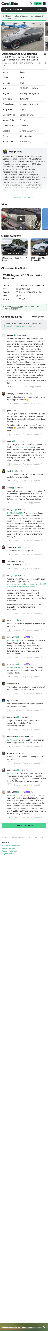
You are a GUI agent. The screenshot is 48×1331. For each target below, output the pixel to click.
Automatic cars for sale (11, 846)
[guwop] (3, 410)
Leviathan (11, 561)
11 (10, 403)
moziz (9, 488)
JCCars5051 (28, 136)
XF (21, 77)
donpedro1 (11, 736)
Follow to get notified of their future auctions (23, 307)
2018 (41, 837)
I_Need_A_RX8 (13, 547)
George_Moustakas (15, 394)
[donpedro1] (3, 736)
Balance (10, 335)
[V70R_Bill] (3, 510)
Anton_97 (11, 753)
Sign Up (38, 4)
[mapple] (3, 441)
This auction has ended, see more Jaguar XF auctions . (24, 17)
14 (10, 387)
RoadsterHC (12, 717)
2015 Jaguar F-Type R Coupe (11, 259)
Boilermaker (12, 770)
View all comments (24, 825)
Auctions (5, 837)
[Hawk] (3, 471)
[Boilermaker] (3, 770)
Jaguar (23, 72)
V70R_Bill (11, 510)
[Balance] (3, 335)
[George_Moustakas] (3, 394)
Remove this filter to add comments (19, 326)
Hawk (9, 471)
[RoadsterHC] (3, 717)
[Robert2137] (3, 620)
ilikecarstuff (12, 684)
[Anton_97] (3, 753)
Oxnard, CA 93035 (28, 131)
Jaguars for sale (8, 848)
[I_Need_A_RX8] (3, 547)
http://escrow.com (25, 447)
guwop (10, 411)
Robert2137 (11, 620)
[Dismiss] (44, 1327)
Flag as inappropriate (32, 387)
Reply (16, 387)
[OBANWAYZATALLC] (17, 285)
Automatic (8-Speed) (17, 837)
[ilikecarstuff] (3, 684)
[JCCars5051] (21, 136)
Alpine (9, 700)
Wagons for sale (8, 853)
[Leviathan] (3, 561)
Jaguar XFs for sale (9, 851)
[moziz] (3, 488)
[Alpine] (3, 700)
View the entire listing (22, 198)
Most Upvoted (38, 317)
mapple (10, 441)
